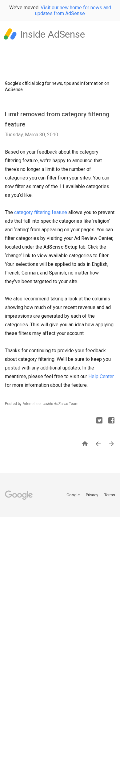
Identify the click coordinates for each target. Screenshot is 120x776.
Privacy (92, 495)
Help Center (101, 376)
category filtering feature (40, 212)
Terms (109, 495)
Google (73, 495)
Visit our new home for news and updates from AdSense (73, 10)
